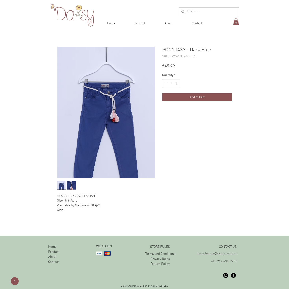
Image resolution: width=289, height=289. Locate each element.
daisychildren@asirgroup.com (217, 254)
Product (53, 252)
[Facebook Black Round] (233, 275)
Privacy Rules (160, 259)
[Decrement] (165, 83)
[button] (236, 21)
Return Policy (160, 264)
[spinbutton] (171, 83)
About (52, 257)
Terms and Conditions (160, 254)
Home (52, 247)
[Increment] (177, 83)
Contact (53, 262)
